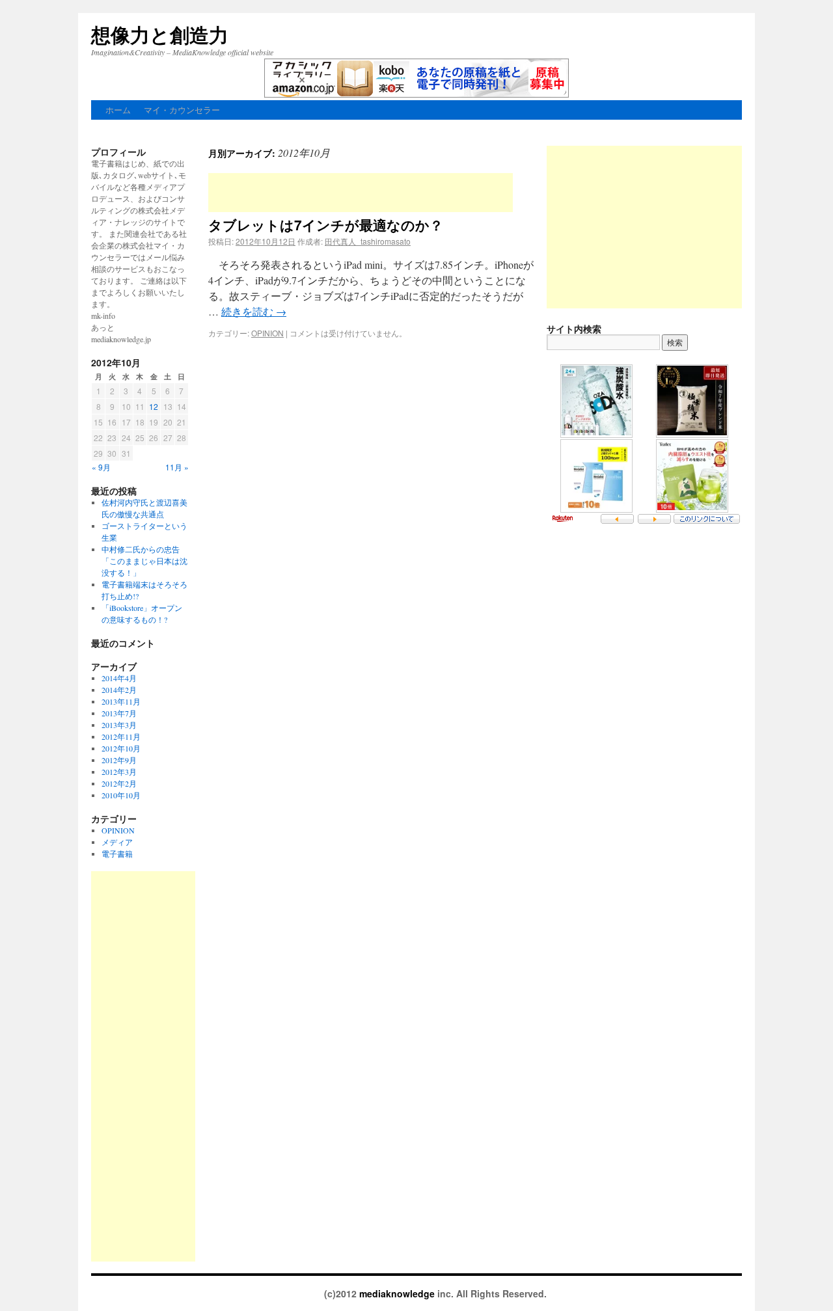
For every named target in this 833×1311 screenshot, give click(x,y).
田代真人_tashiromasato (368, 241)
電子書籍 (117, 853)
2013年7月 (119, 713)
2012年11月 (121, 736)
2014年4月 (119, 678)
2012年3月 (119, 771)
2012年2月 (119, 783)
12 (153, 406)
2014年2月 (119, 689)
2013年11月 (121, 701)
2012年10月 (121, 748)
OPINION (267, 332)
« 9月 (101, 466)
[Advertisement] (360, 192)
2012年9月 (119, 760)
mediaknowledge (398, 1293)
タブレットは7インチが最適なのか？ (325, 224)
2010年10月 (121, 795)
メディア (117, 842)
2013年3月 (119, 725)
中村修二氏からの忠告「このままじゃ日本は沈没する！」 (144, 561)
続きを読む (253, 311)
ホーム (118, 109)
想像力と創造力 (159, 34)
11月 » (177, 466)
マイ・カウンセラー (182, 109)
